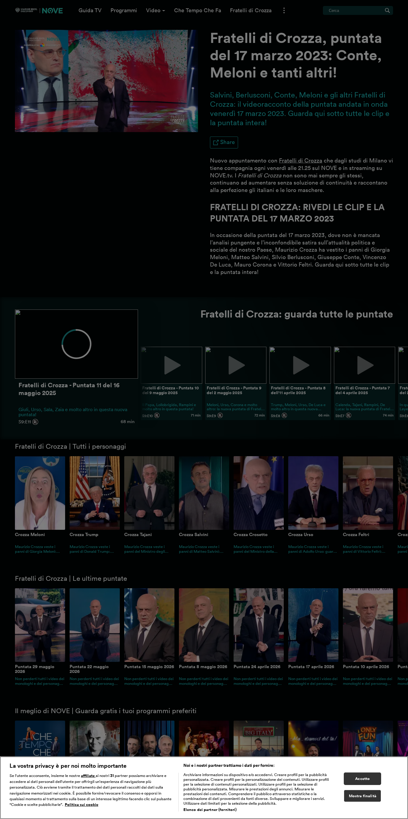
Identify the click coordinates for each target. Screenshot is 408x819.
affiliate (88, 776)
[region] (204, 787)
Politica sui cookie (81, 805)
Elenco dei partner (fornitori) (210, 810)
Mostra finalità (362, 796)
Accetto (362, 779)
